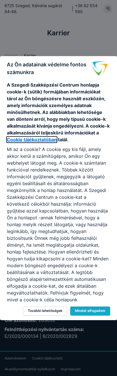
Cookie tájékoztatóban (32, 139)
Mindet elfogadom (90, 310)
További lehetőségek (45, 310)
